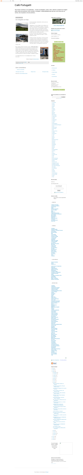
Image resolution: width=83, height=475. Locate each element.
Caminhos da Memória (55, 310)
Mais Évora (53, 333)
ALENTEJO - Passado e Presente (57, 230)
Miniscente (53, 337)
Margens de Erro (54, 334)
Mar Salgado (53, 335)
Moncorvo (53, 140)
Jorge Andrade (54, 72)
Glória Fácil (53, 323)
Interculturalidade (54, 328)
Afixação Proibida (54, 229)
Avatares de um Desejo (55, 301)
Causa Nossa (53, 312)
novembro (55, 373)
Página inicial (33, 71)
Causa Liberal (53, 311)
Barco (53, 111)
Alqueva (53, 108)
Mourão (53, 145)
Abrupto (52, 294)
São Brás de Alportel (55, 164)
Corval (53, 122)
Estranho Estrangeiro (55, 319)
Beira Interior (54, 114)
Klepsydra (53, 330)
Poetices (53, 153)
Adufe (52, 295)
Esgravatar (53, 267)
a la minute (54, 102)
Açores (20, 63)
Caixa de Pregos (54, 235)
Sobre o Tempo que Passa (55, 348)
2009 (53, 369)
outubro (54, 375)
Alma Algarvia (53, 231)
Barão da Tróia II (54, 232)
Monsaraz (53, 143)
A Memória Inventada (55, 288)
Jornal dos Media (54, 241)
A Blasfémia (53, 286)
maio (54, 382)
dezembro (55, 372)
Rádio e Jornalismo (54, 278)
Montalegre (54, 144)
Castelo (53, 118)
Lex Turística (53, 242)
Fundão (53, 132)
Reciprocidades (54, 159)
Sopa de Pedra (53, 349)
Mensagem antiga (45, 71)
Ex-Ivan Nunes (53, 320)
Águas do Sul (53, 206)
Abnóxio (52, 292)
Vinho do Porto (54, 174)
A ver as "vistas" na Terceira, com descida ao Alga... (58, 391)
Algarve (53, 106)
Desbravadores (54, 123)
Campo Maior (54, 116)
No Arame (53, 339)
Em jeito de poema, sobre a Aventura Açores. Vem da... (59, 393)
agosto (54, 378)
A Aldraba (53, 285)
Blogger (47, 472)
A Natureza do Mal (54, 289)
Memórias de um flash (55, 243)
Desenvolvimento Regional (56, 124)
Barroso (53, 113)
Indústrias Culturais (54, 269)
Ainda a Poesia (53, 297)
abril (54, 430)
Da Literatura (53, 316)
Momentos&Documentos (55, 338)
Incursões (53, 326)
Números (53, 150)
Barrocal (53, 112)
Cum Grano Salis (54, 315)
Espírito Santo (54, 127)
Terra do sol (53, 253)
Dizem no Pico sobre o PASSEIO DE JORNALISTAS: (59, 424)
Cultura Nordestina (54, 314)
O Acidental (53, 341)
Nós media (53, 244)
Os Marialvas (53, 246)
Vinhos (53, 175)
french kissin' (53, 322)
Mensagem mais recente (20, 71)
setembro (54, 376)
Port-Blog (53, 248)
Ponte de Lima (54, 154)
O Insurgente (53, 342)
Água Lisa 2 (53, 296)
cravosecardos (54, 237)
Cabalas (52, 309)
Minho (53, 138)
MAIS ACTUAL (53, 277)
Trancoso (53, 171)
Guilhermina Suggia (54, 240)
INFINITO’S (53, 327)
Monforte (53, 142)
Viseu (53, 176)
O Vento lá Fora (53, 343)
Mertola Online (53, 336)
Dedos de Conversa (54, 317)
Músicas (53, 147)
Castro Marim (54, 119)
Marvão (53, 137)
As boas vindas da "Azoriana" (58, 411)
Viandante (53, 255)
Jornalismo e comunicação (56, 272)
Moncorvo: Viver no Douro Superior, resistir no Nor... (59, 395)
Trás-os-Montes (54, 173)
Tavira (53, 169)
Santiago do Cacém (55, 163)
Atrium (52, 263)
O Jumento (53, 219)
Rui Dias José (54, 161)
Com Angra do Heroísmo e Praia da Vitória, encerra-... (59, 386)
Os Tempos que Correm (55, 345)
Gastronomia (54, 133)
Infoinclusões (53, 270)
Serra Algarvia (54, 168)
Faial (22, 63)
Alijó (53, 107)
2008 (53, 371)
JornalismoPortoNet (54, 273)
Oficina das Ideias (54, 218)
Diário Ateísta (53, 318)
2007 (53, 436)
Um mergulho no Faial (56, 426)
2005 (53, 439)
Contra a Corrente (54, 313)
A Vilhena (53, 70)
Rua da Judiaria (54, 251)
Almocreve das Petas (55, 298)
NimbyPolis (53, 217)
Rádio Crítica (53, 250)
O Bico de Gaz (53, 245)
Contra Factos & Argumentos (56, 266)
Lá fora (53, 134)
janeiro (54, 434)
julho (54, 379)
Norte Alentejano (55, 149)
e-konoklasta (53, 238)
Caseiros (53, 117)
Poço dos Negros (54, 247)
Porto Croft (53, 221)
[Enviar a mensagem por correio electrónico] (28, 62)
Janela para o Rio (54, 329)
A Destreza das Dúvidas (55, 287)
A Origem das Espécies (55, 205)
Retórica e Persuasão (55, 279)
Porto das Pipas (54, 249)
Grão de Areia (53, 325)
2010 (53, 368)
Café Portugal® (23, 5)
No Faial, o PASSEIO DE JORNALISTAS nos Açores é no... (59, 420)
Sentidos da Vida (54, 350)
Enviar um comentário (20, 69)
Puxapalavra (53, 347)
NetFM (52, 274)
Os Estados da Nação (55, 344)
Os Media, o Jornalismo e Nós (56, 275)
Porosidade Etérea (54, 220)
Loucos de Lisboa (54, 331)
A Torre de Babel (54, 291)
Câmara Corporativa (54, 208)
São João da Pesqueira (56, 165)
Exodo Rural (54, 128)
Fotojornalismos (54, 268)
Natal (53, 148)
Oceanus (53, 74)
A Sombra (53, 228)
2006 (53, 437)
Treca (52, 254)
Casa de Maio (53, 234)
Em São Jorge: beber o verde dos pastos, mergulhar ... (58, 398)
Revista (53, 160)
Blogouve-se (53, 264)
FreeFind (60, 98)
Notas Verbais (53, 340)
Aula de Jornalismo (54, 262)
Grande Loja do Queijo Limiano (56, 324)
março (54, 431)
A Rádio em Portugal (54, 204)
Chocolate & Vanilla (54, 236)
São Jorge (54, 166)
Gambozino (53, 239)
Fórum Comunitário (54, 321)
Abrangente (53, 293)
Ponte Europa (53, 346)
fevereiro (54, 433)
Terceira (53, 170)
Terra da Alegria (54, 352)
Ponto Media (53, 276)
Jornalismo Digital (54, 271)
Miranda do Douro (55, 139)
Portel (53, 155)
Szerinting (53, 252)
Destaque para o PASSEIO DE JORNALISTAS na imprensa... (58, 405)
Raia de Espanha (55, 158)
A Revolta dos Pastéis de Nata (56, 290)
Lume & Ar (53, 332)
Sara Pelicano (54, 76)
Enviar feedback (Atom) (23, 73)
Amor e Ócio (53, 299)
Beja (52, 233)
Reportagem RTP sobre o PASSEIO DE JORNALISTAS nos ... (59, 417)
